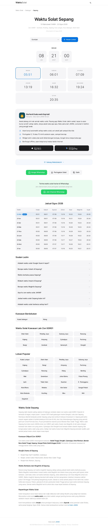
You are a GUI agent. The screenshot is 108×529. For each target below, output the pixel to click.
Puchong (83, 339)
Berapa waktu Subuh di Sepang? (30, 269)
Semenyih (63, 345)
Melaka (44, 387)
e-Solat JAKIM (73, 505)
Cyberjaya (63, 339)
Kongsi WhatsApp (38, 172)
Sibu (63, 393)
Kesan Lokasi (71, 39)
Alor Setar (63, 387)
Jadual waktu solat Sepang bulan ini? (31, 298)
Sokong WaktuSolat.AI (54, 162)
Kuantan (64, 382)
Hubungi (63, 524)
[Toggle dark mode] (90, 2)
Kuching (44, 393)
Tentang (57, 524)
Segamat (25, 399)
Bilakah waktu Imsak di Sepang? (30, 281)
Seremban (44, 376)
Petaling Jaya (44, 334)
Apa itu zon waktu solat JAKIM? (29, 293)
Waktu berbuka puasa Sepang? (29, 275)
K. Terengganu (83, 382)
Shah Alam (25, 334)
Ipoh (24, 382)
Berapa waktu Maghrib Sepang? (30, 287)
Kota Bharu (24, 387)
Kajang (25, 339)
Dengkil (83, 345)
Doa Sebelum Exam (49, 524)
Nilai (25, 376)
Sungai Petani (83, 387)
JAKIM (58, 522)
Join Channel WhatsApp (56, 192)
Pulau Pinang (83, 376)
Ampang (44, 339)
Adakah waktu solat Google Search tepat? (33, 263)
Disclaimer (75, 524)
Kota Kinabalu (25, 393)
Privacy (69, 524)
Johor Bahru (64, 376)
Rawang (83, 334)
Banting (83, 371)
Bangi (25, 345)
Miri (83, 393)
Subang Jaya (63, 334)
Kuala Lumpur (25, 359)
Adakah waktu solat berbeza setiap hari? (33, 304)
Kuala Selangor (22, 319)
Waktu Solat (19, 10)
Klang (45, 319)
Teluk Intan (44, 382)
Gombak (44, 345)
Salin (78, 172)
